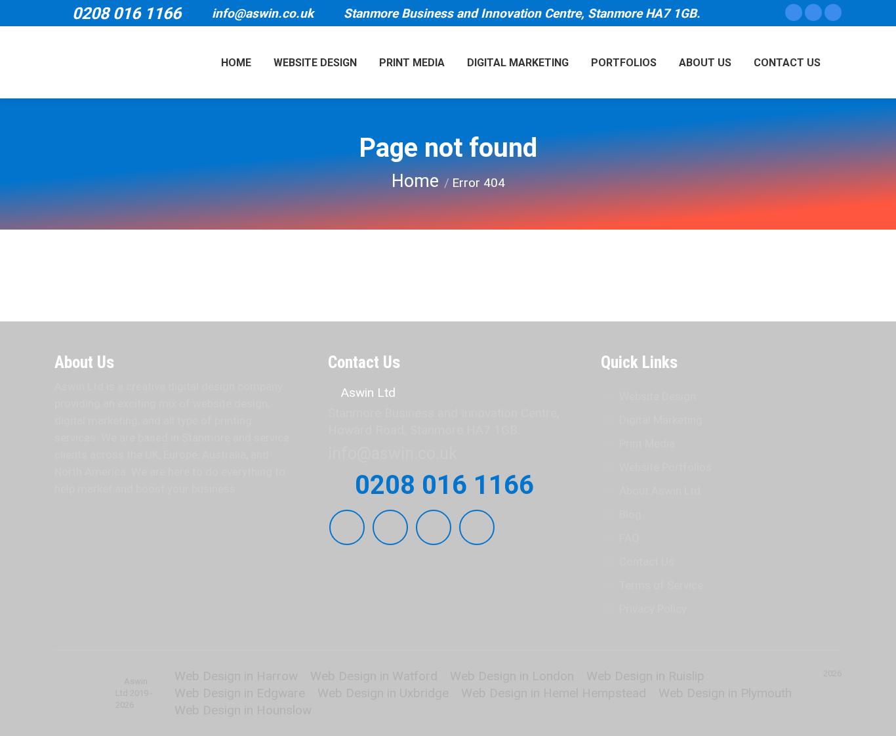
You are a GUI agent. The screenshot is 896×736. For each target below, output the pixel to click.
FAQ (629, 537)
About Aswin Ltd (660, 490)
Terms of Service (661, 585)
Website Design (657, 396)
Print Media (647, 443)
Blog (630, 514)
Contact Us (646, 561)
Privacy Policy (653, 608)
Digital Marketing (661, 419)
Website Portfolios (665, 467)
